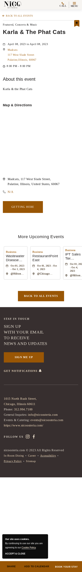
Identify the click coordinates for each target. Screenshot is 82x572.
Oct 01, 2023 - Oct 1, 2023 (18, 267)
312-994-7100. (63, 523)
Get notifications (21, 371)
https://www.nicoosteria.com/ (23, 425)
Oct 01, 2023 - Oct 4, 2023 (47, 267)
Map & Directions (17, 105)
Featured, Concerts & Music (20, 24)
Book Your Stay (66, 567)
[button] (74, 5)
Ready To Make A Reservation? (27, 474)
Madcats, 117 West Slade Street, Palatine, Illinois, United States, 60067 (34, 181)
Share (11, 566)
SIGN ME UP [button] (24, 357)
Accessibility (48, 455)
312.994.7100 (23, 409)
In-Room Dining (14, 455)
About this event (19, 79)
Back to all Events (19, 16)
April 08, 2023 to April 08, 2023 (28, 44)
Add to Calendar (36, 566)
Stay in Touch (17, 318)
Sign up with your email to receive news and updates (25, 335)
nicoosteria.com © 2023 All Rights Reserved (34, 450)
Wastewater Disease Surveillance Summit (15, 258)
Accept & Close (15, 554)
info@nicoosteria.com (43, 414)
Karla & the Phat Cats (34, 32)
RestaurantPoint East (45, 258)
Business (11, 252)
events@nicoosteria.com (47, 420)
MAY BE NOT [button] (60, 536)
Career (32, 455)
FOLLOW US (13, 436)
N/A (10, 191)
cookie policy (29, 547)
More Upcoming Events (41, 236)
